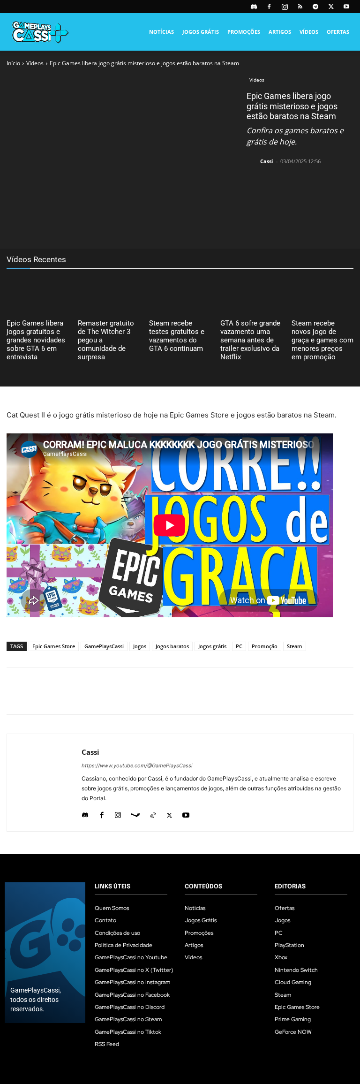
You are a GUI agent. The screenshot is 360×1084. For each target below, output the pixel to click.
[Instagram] (285, 6)
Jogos (139, 646)
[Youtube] (346, 6)
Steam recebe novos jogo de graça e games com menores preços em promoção (322, 340)
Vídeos (309, 31)
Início (13, 63)
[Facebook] (269, 6)
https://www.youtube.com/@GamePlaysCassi (137, 765)
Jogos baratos (172, 646)
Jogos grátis (212, 646)
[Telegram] (315, 6)
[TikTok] (153, 813)
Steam (294, 646)
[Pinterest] (108, 225)
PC (239, 646)
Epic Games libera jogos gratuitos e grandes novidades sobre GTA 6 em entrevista (36, 340)
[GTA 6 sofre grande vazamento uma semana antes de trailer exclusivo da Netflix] (251, 296)
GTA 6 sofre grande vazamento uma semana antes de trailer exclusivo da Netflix (250, 340)
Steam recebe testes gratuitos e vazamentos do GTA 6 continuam (176, 336)
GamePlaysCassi (104, 646)
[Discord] (254, 6)
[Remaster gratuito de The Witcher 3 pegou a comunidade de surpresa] (109, 296)
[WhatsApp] (130, 225)
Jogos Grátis (200, 31)
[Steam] (135, 813)
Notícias (161, 31)
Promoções (243, 31)
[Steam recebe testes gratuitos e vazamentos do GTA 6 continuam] (180, 296)
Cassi (266, 161)
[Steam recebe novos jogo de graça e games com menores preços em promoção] (322, 296)
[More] (174, 225)
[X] (331, 6)
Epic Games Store (53, 646)
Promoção (265, 646)
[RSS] (300, 6)
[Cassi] (253, 161)
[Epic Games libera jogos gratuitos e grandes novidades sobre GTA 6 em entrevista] (37, 296)
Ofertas (338, 31)
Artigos (280, 31)
